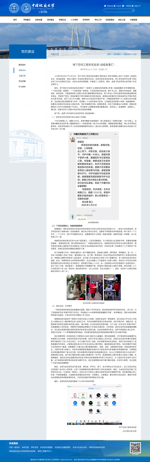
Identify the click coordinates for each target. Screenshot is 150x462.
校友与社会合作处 (80, 447)
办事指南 (133, 20)
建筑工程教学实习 (45, 451)
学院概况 (26, 20)
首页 (15, 20)
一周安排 (128, 6)
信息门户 (137, 6)
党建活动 (22, 70)
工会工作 (22, 76)
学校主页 (110, 6)
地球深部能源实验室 (97, 447)
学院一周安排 (14, 447)
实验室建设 (110, 20)
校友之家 (121, 20)
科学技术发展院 (46, 447)
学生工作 (98, 20)
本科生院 (25, 447)
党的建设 (50, 20)
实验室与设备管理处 (63, 447)
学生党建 (22, 81)
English (118, 6)
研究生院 (34, 447)
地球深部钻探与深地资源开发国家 (22, 451)
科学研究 (86, 20)
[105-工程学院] (39, 8)
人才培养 (74, 20)
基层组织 (22, 65)
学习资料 (22, 87)
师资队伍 (62, 20)
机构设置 (38, 20)
